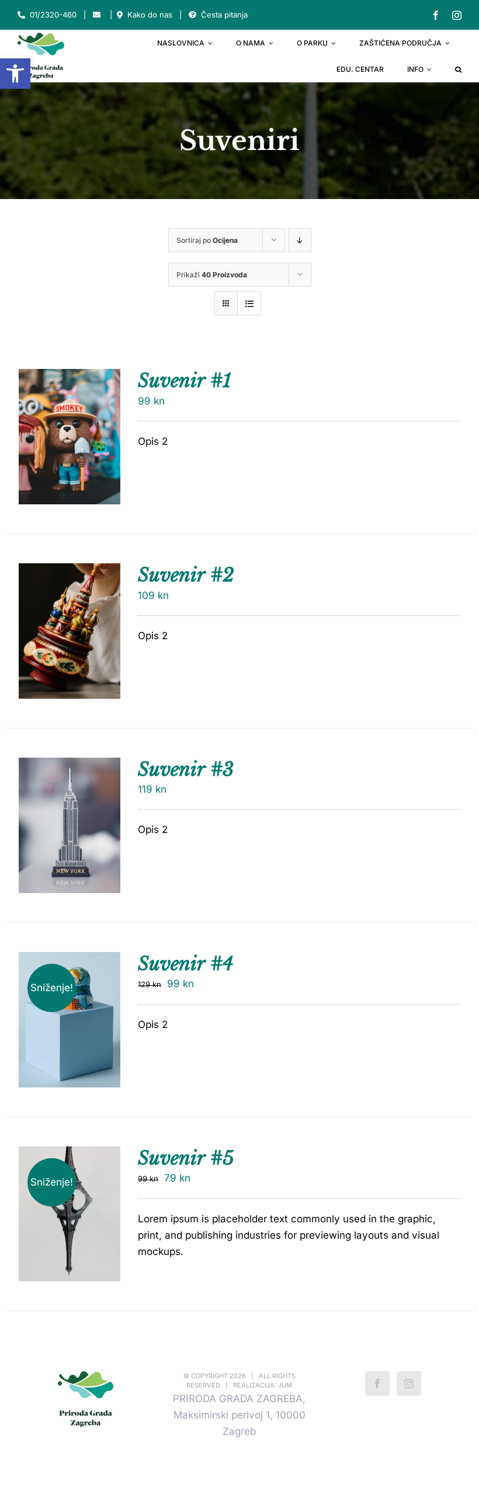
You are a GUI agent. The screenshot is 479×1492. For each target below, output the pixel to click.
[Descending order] (300, 240)
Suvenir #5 (186, 1158)
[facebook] (435, 15)
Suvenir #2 (186, 575)
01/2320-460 (53, 14)
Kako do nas (149, 14)
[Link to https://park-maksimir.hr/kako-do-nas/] (120, 15)
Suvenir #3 (186, 769)
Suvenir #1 (184, 380)
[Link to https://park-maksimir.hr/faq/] (192, 15)
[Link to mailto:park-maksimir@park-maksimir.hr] (96, 15)
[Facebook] (377, 1383)
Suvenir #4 (185, 963)
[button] (15, 73)
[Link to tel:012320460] (21, 15)
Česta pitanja (224, 14)
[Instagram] (409, 1383)
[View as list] (249, 303)
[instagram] (456, 15)
